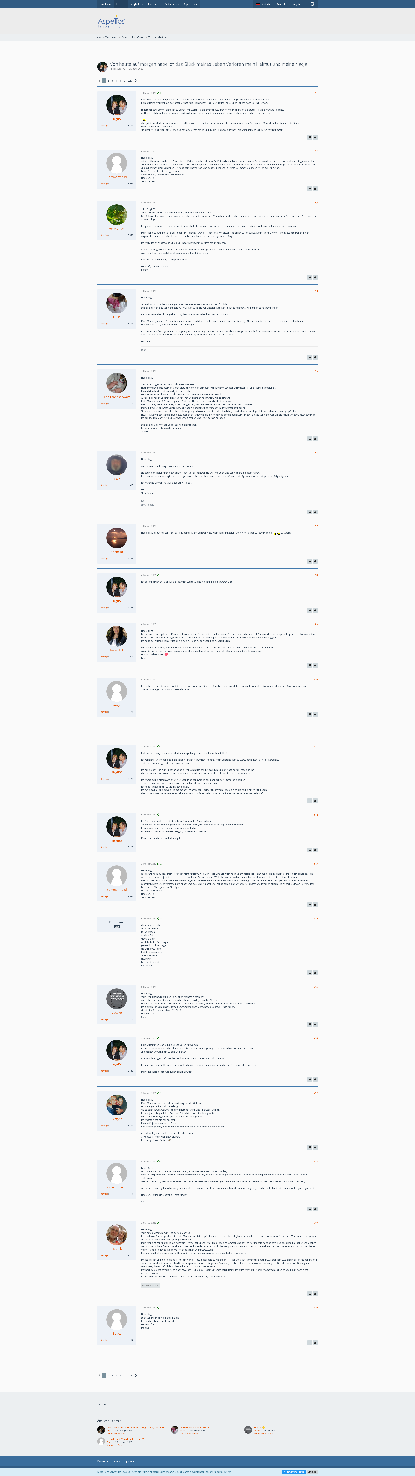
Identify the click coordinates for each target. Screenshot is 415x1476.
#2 (316, 151)
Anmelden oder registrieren (291, 4)
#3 (316, 202)
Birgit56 (117, 68)
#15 (316, 986)
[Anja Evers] (101, 1430)
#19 (316, 1222)
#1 (316, 93)
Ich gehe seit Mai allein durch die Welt (126, 1438)
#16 (316, 1038)
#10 (316, 679)
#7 (316, 525)
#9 (316, 624)
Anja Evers (111, 1430)
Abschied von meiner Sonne (195, 1427)
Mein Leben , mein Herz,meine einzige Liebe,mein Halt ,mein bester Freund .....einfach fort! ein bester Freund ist (165, 1427)
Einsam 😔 (259, 1427)
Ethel (109, 1442)
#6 (316, 452)
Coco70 (257, 1430)
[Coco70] (248, 1430)
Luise (182, 1430)
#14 (316, 918)
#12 (316, 814)
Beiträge (104, 125)
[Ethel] (101, 1441)
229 (130, 80)
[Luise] (174, 1430)
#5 (316, 371)
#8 (316, 575)
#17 (316, 1093)
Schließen (312, 1471)
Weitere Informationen (294, 1471)
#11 (316, 746)
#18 (316, 1161)
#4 (316, 291)
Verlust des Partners (116, 1433)
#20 (316, 1307)
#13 (316, 863)
